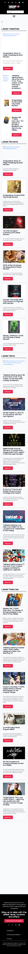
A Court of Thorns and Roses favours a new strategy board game (12, 491)
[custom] (12, 2)
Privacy (9, 938)
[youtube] (19, 2)
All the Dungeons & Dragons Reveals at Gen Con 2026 (13, 763)
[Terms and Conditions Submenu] (21, 935)
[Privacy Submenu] (21, 939)
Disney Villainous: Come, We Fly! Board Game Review (13, 337)
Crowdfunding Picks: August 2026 (11, 728)
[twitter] (15, 2)
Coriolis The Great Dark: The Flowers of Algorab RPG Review (13, 301)
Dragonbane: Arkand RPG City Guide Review (17, 102)
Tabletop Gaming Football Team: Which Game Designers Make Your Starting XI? (13, 650)
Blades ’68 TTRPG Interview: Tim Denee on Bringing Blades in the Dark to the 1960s (17, 124)
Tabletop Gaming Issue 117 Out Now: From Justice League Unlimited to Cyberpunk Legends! (13, 567)
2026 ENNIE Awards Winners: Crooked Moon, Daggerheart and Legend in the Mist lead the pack (13, 451)
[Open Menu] (14, 16)
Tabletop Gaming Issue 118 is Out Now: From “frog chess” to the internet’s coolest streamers (18, 82)
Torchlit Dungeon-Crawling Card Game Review (11, 232)
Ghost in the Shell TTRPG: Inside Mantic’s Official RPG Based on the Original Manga (14, 689)
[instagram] (8, 2)
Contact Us (10, 930)
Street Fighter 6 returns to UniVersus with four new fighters (13, 414)
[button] (24, 22)
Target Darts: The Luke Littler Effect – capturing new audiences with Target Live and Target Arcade (13, 801)
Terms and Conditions (13, 934)
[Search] (5, 12)
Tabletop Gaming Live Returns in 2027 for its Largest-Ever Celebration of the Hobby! (14, 527)
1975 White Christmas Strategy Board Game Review (12, 267)
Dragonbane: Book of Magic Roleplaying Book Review (13, 55)
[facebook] (5, 2)
